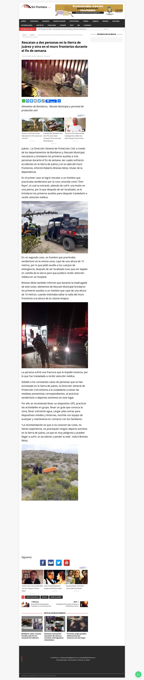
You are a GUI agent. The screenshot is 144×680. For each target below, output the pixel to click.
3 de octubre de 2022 (30, 56)
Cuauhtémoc (74, 21)
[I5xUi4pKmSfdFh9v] (89, 16)
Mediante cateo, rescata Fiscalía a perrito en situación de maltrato (31, 636)
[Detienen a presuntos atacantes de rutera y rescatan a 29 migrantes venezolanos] (54, 624)
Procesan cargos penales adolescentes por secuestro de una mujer (76, 636)
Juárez (23, 21)
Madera (105, 21)
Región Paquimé (59, 21)
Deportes (40, 25)
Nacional (116, 21)
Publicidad (52, 25)
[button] (138, 674)
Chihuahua (34, 21)
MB (78, 25)
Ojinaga (96, 21)
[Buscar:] (112, 29)
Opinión (63, 25)
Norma (41, 56)
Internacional (27, 25)
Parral (86, 21)
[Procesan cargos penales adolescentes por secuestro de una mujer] (77, 624)
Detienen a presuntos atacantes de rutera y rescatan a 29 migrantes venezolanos (53, 637)
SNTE (71, 25)
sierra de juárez (56, 597)
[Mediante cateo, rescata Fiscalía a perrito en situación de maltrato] (32, 624)
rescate (44, 597)
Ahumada (45, 21)
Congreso (87, 25)
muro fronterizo (32, 597)
